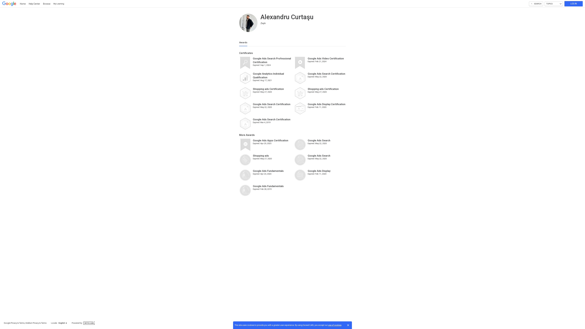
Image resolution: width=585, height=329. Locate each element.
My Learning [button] (58, 4)
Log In (574, 3)
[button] (63, 323)
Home (23, 4)
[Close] (348, 325)
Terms (22, 323)
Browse (46, 4)
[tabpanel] (292, 125)
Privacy (14, 323)
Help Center (34, 4)
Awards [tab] (243, 42)
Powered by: (77, 323)
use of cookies (334, 325)
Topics (549, 4)
